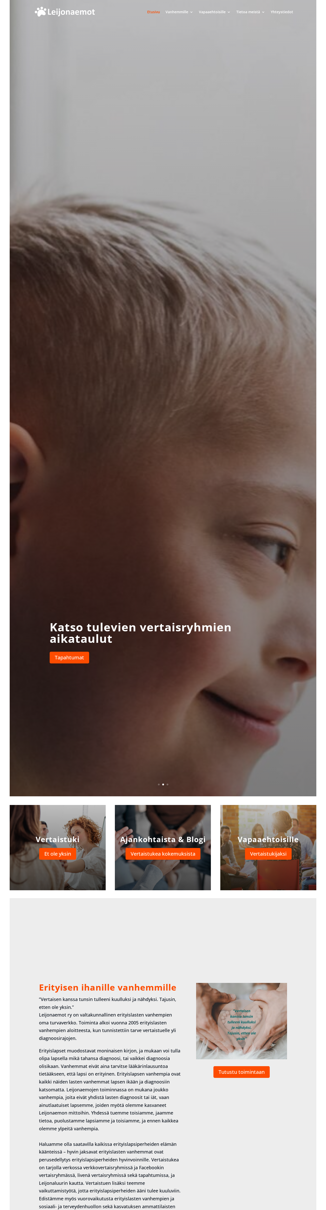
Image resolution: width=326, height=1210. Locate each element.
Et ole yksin (57, 853)
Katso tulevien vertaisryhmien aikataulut (141, 632)
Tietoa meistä (248, 11)
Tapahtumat (69, 657)
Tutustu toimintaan (242, 1071)
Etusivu (153, 11)
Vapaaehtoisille (212, 11)
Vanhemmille (177, 11)
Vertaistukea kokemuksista (163, 853)
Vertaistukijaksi (268, 853)
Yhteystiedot (282, 11)
